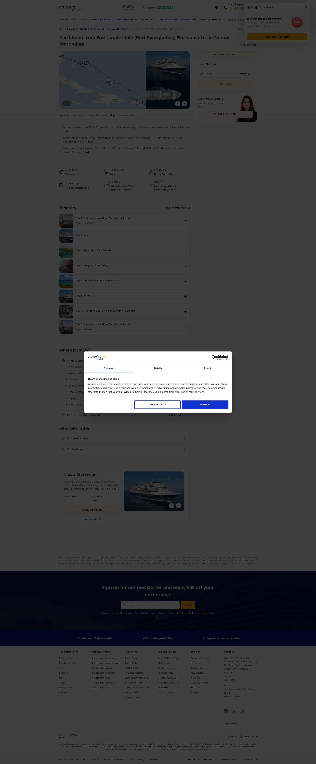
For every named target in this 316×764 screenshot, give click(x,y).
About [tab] (207, 368)
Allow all (205, 404)
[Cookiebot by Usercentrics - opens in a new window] (214, 357)
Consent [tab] (109, 368)
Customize (155, 404)
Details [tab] (158, 368)
